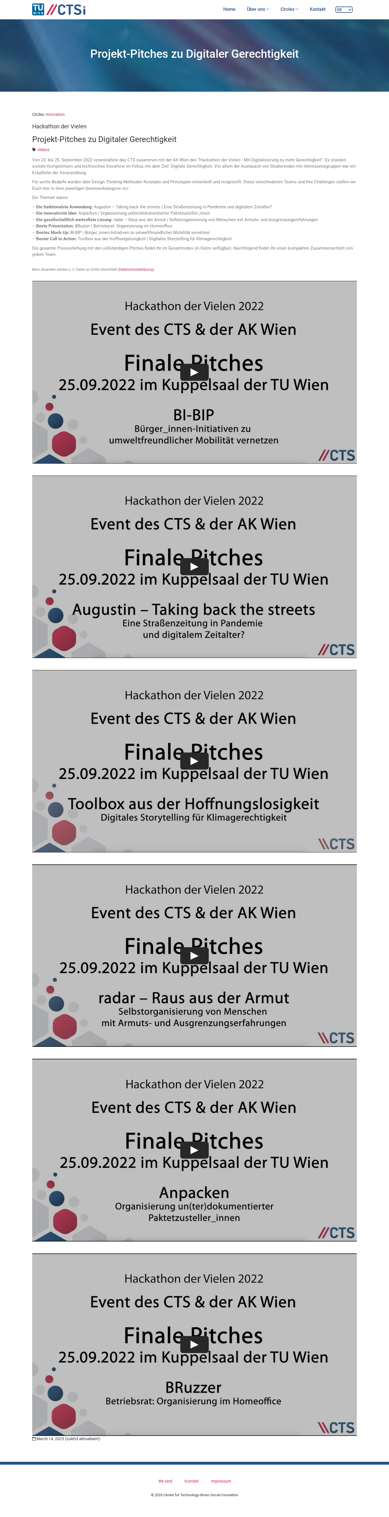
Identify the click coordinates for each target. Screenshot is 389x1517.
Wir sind (165, 1481)
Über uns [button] (256, 9)
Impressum (221, 1481)
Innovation (55, 114)
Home (229, 9)
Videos (44, 149)
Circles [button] (288, 9)
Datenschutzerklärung (136, 270)
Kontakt (317, 9)
